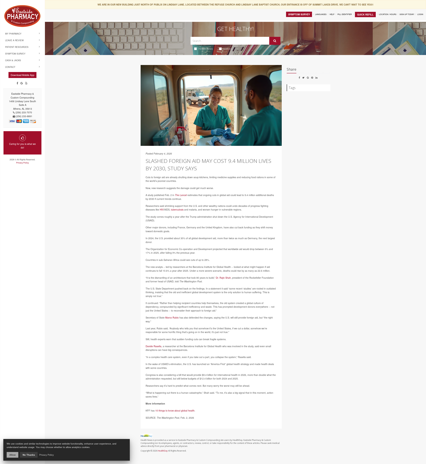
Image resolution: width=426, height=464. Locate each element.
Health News (206, 48)
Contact (10, 66)
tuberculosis (177, 209)
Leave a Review (14, 40)
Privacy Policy (22, 162)
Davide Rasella (153, 346)
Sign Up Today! (407, 14)
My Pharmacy (13, 33)
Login (420, 14)
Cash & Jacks (13, 60)
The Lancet (181, 195)
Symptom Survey (15, 53)
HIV (162, 209)
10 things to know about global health (175, 410)
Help (332, 14)
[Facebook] (17, 83)
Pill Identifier (344, 14)
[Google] (21, 83)
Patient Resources (16, 46)
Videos (227, 48)
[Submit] (274, 41)
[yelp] (26, 83)
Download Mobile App (22, 75)
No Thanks (29, 455)
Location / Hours (387, 14)
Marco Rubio (172, 317)
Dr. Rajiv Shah (223, 277)
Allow (12, 455)
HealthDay (163, 450)
